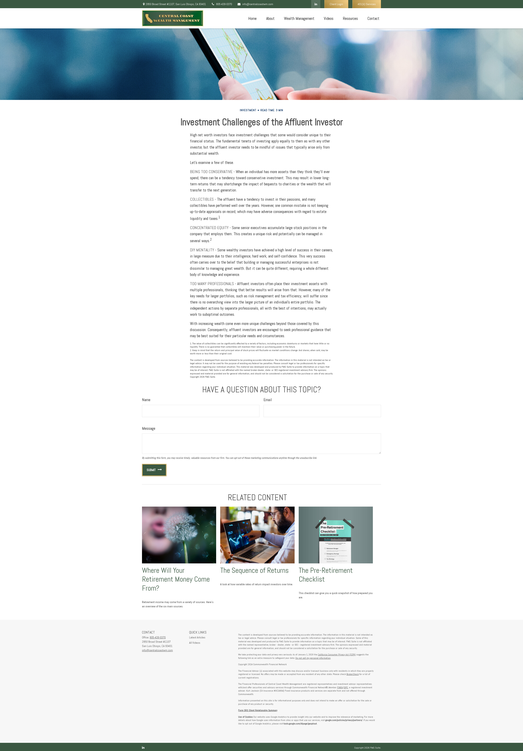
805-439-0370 (224, 4)
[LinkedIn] (315, 4)
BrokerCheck (352, 674)
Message (148, 428)
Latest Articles (197, 637)
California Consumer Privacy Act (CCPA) (337, 654)
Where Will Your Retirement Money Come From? (176, 579)
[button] (252, 18)
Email (268, 399)
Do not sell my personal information (313, 658)
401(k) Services (367, 4)
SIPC (346, 687)
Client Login (336, 4)
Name (146, 399)
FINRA (340, 687)
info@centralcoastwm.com (257, 4)
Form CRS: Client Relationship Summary (257, 710)
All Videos (194, 643)
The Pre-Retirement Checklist (326, 575)
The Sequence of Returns (254, 570)
